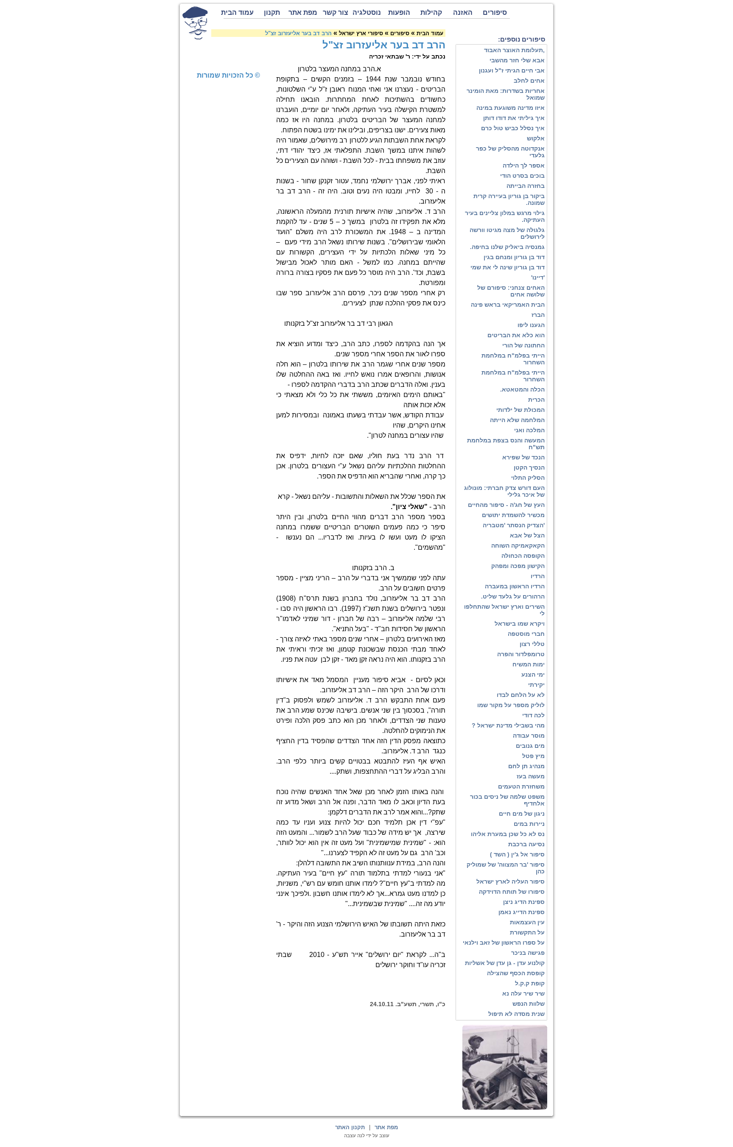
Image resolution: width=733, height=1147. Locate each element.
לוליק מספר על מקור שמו (511, 705)
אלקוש (536, 138)
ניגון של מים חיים (522, 813)
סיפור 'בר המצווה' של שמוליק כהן (506, 868)
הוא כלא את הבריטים (516, 335)
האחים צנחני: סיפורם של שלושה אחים (511, 291)
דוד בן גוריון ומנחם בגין (514, 257)
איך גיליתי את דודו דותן (514, 118)
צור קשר (335, 12)
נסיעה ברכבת (526, 844)
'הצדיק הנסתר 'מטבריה (514, 525)
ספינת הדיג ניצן (524, 901)
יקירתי (536, 684)
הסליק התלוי (528, 477)
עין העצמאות (527, 922)
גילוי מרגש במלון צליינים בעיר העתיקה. (505, 216)
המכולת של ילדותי (520, 409)
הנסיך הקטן (529, 467)
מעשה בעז (531, 776)
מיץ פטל (533, 756)
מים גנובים (530, 745)
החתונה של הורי (523, 345)
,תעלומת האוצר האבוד (514, 50)
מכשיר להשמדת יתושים (513, 515)
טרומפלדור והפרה (521, 654)
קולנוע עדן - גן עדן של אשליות (505, 963)
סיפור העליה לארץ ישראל (510, 881)
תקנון (272, 12)
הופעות (399, 12)
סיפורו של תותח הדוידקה (512, 891)
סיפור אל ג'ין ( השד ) (517, 854)
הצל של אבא (527, 535)
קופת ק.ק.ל (530, 983)
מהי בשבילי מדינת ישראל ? (508, 725)
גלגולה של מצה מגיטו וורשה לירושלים (507, 233)
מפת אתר (302, 12)
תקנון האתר (350, 1127)
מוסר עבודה (529, 735)
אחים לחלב (529, 80)
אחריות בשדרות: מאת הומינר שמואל (506, 94)
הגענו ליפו (531, 325)
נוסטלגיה (367, 12)
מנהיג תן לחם (526, 766)
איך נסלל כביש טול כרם (513, 128)
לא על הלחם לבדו (521, 694)
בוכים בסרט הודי (522, 175)
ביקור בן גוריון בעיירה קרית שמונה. (509, 199)
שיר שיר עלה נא (523, 993)
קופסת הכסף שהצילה (516, 973)
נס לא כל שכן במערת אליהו (508, 834)
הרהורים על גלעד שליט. (513, 596)
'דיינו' (538, 277)
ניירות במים (529, 823)
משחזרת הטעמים (521, 786)
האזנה (463, 12)
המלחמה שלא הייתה (517, 420)
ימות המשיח (528, 664)
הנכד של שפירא (523, 457)
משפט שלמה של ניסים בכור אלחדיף (507, 800)
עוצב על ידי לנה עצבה (366, 1135)
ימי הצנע (533, 674)
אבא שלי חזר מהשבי (517, 60)
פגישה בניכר (528, 952)
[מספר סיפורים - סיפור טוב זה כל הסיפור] (195, 23)
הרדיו (538, 576)
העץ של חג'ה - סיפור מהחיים (506, 504)
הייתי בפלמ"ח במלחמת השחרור (513, 359)
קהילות (431, 12)
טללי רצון (532, 644)
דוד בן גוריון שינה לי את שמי (507, 267)
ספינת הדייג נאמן (521, 912)
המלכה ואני (529, 430)
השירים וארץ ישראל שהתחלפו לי (504, 610)
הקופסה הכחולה (523, 555)
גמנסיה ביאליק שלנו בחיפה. (507, 246)
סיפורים (495, 12)
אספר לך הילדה (524, 165)
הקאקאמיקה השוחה (518, 545)
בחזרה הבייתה (525, 185)
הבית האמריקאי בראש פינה (508, 304)
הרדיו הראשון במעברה (515, 586)
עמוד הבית (239, 12)
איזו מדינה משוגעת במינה (510, 107)
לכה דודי (533, 715)
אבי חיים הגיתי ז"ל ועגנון (512, 70)
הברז (538, 314)
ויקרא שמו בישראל (520, 623)
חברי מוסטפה (526, 633)
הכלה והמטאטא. (522, 389)
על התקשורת (527, 932)
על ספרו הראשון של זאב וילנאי (504, 942)
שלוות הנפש (528, 1003)
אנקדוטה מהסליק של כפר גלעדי (510, 152)
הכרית (536, 399)
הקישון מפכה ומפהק (518, 565)
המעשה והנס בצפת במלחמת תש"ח (506, 443)
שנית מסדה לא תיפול (516, 1013)
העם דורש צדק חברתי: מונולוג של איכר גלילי (504, 491)
